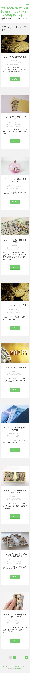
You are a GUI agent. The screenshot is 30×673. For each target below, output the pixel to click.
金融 (20, 64)
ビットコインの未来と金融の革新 (15, 429)
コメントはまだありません (14, 62)
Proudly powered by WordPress (12, 667)
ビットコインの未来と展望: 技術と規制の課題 (15, 555)
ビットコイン (12, 64)
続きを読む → (15, 79)
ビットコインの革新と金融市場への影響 (15, 491)
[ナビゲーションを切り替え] (27, 4)
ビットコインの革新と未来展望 (15, 241)
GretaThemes (18, 668)
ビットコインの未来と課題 (15, 305)
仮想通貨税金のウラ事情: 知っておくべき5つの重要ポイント (14, 11)
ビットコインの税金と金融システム (15, 180)
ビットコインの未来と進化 (15, 57)
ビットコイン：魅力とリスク (15, 118)
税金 (17, 64)
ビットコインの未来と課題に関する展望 (15, 616)
